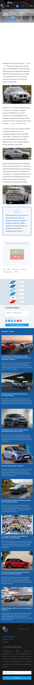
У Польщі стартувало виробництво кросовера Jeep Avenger (14, 537)
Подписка (17, 678)
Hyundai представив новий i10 (12, 466)
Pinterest (8, 223)
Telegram (8, 226)
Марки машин (8, 272)
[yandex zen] (17, 647)
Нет (18, 257)
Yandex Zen (15, 223)
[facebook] (4, 647)
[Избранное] (26, 6)
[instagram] (6, 647)
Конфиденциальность (9, 636)
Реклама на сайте (8, 639)
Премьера (16, 269)
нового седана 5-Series (19, 123)
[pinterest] (12, 647)
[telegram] (14, 647)
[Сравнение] (23, 6)
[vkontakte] (20, 647)
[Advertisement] (17, 42)
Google (21, 321)
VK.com (6, 321)
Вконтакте (15, 220)
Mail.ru (12, 321)
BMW (28, 63)
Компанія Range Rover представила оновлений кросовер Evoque (14, 430)
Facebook (8, 220)
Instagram (23, 220)
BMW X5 (23, 269)
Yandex (18, 321)
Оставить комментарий (17, 325)
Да (18, 251)
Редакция (5, 641)
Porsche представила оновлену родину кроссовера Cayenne (16, 501)
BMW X (16, 272)
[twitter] (9, 647)
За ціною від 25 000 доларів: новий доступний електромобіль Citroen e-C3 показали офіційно (16, 358)
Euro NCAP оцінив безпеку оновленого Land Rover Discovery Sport (15, 573)
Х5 (5, 66)
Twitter (22, 223)
